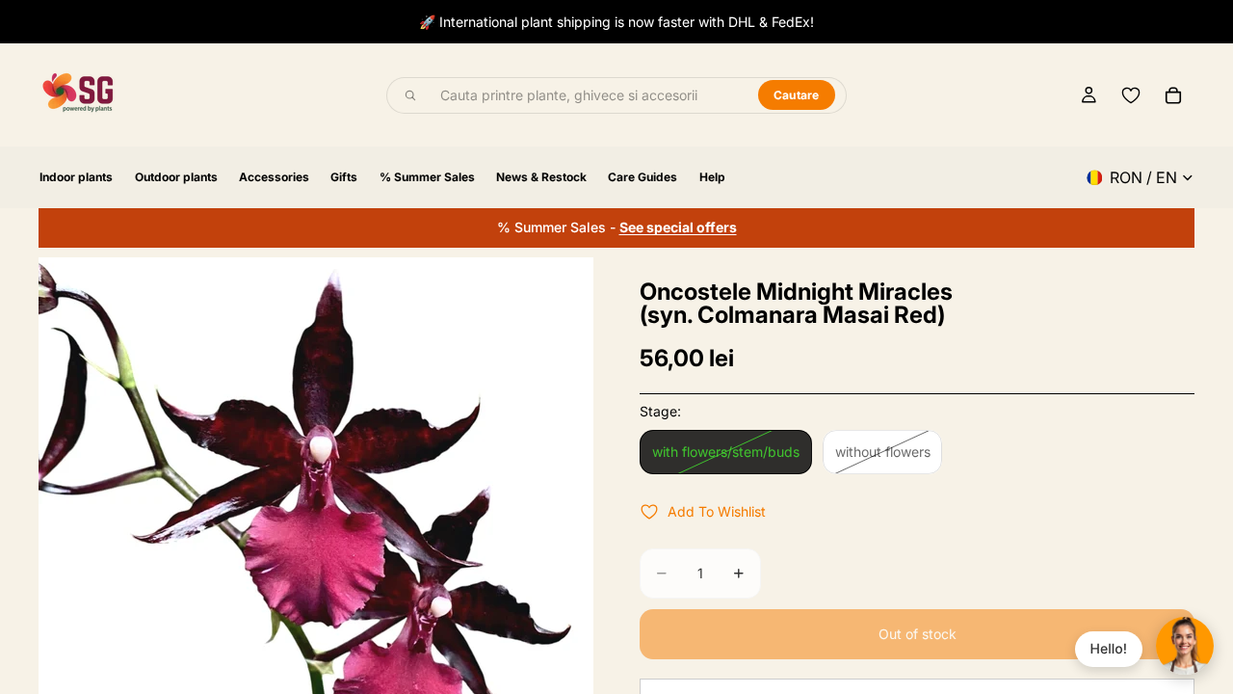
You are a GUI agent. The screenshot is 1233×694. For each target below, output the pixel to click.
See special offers (678, 227)
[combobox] (588, 95)
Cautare (797, 95)
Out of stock (918, 634)
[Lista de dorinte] (1131, 95)
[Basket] (1173, 95)
